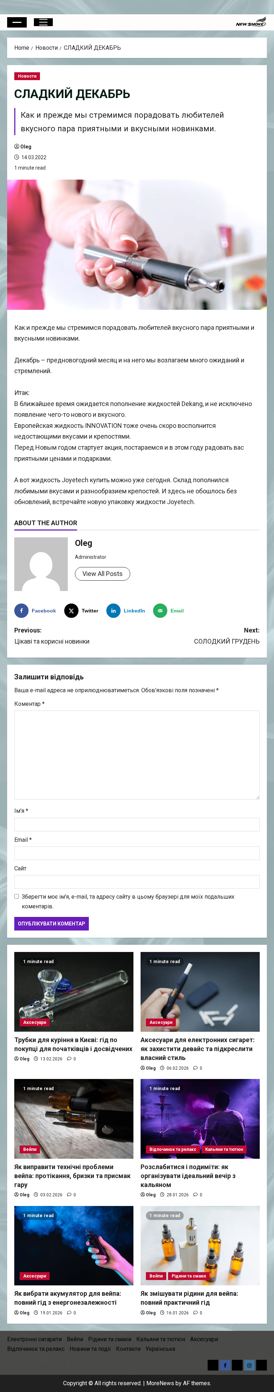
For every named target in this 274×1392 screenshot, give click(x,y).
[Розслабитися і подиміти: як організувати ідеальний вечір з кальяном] (200, 1119)
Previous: (52, 635)
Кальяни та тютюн (224, 1149)
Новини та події (90, 1348)
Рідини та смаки (189, 1276)
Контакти (128, 1348)
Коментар (29, 703)
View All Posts (102, 573)
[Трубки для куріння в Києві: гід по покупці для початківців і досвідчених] (73, 992)
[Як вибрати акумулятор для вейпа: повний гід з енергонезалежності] (73, 1246)
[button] (17, 22)
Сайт (20, 868)
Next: (227, 635)
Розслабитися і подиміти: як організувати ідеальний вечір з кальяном (188, 1175)
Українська (160, 1348)
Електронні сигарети (34, 1339)
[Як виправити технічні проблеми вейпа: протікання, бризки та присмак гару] (73, 1119)
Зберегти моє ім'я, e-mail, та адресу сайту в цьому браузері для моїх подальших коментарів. (128, 901)
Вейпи (29, 1149)
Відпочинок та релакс (172, 1149)
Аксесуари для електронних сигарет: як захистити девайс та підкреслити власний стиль (198, 1048)
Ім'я (21, 810)
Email (23, 839)
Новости (27, 76)
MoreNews (160, 1383)
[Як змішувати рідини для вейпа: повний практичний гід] (200, 1246)
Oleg (25, 147)
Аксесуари (34, 1022)
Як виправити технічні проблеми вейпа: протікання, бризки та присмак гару (72, 1175)
